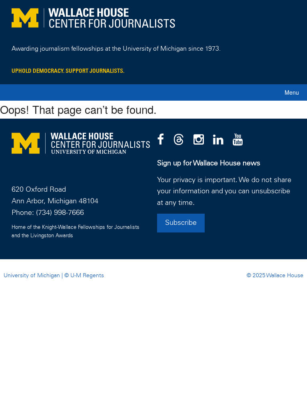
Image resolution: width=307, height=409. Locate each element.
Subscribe (181, 222)
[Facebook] (160, 140)
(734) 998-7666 (60, 212)
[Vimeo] (238, 140)
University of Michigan (32, 275)
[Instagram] (198, 140)
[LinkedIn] (218, 140)
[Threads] (178, 140)
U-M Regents (87, 275)
